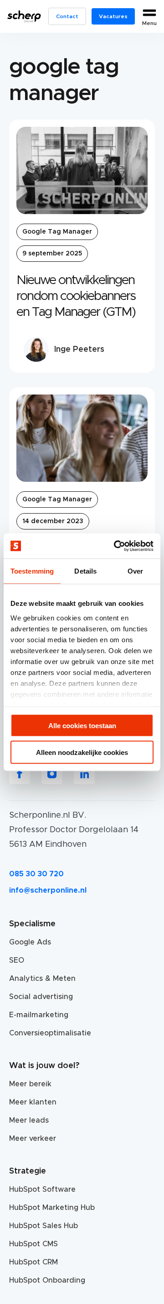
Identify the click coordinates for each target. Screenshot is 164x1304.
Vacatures (113, 16)
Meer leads (29, 1120)
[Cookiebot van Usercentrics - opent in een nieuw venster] (116, 546)
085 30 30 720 (36, 874)
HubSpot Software (42, 1189)
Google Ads (30, 942)
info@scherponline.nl (48, 890)
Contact (67, 16)
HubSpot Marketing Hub (52, 1207)
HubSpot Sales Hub (43, 1225)
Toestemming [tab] (32, 571)
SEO (16, 960)
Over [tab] (135, 571)
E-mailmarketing (38, 1015)
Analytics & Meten (42, 978)
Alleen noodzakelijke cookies (82, 752)
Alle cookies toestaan (82, 725)
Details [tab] (85, 571)
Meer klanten (32, 1102)
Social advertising (41, 996)
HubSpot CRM (33, 1262)
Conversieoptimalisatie (50, 1033)
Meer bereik (30, 1084)
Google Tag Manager (57, 232)
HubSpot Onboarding (47, 1280)
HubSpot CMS (33, 1244)
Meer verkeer (32, 1138)
